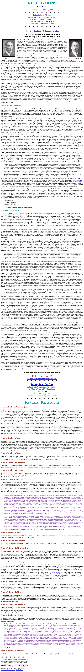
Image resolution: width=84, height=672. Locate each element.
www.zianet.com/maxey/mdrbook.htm (42, 396)
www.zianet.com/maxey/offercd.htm (42, 379)
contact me (10, 661)
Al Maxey (43, 6)
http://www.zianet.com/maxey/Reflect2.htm (12, 670)
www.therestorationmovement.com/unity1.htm (18, 207)
